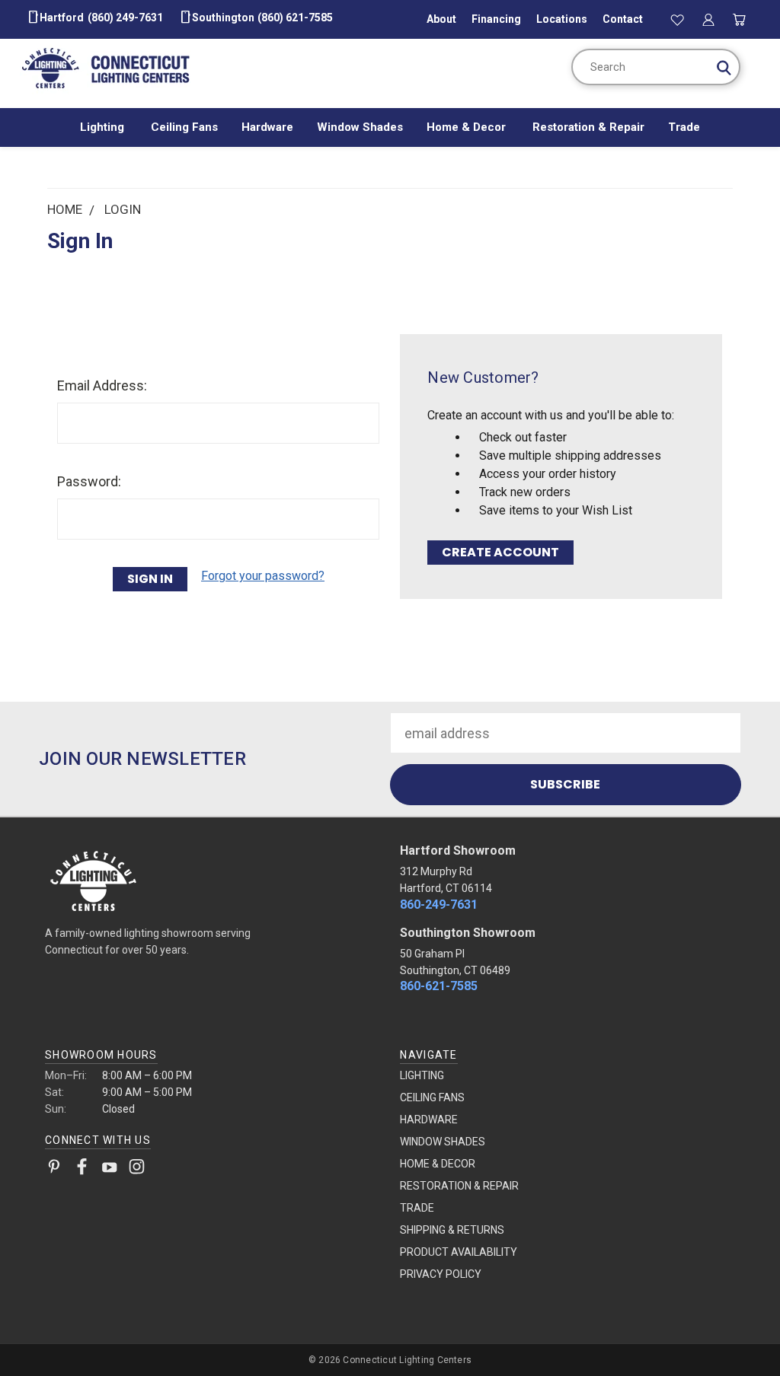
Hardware (267, 127)
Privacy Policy (440, 1274)
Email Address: (102, 385)
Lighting (103, 127)
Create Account (500, 552)
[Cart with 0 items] (739, 19)
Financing (496, 19)
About (441, 19)
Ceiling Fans (184, 127)
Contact (623, 19)
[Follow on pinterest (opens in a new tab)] (54, 1169)
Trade (684, 127)
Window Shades (360, 127)
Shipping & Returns (452, 1230)
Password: (89, 481)
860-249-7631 (439, 904)
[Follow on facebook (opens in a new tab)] (81, 1169)
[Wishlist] (678, 19)
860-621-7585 (439, 986)
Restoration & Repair (588, 127)
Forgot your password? (262, 576)
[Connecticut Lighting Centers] (212, 880)
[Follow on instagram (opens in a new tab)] (136, 1169)
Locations (561, 19)
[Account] (708, 19)
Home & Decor (468, 127)
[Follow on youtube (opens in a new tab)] (109, 1169)
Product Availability (458, 1252)
